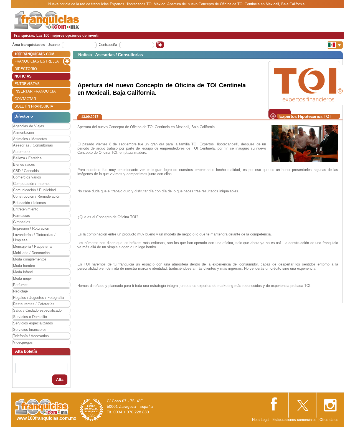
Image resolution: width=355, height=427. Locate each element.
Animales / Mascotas (30, 139)
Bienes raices (24, 164)
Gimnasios (21, 222)
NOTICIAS (23, 76)
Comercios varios (27, 177)
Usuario (53, 45)
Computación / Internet (31, 184)
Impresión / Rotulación (31, 228)
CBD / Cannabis (26, 171)
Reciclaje (20, 291)
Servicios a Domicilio (30, 317)
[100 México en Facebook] (274, 403)
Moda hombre (24, 266)
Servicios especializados (33, 323)
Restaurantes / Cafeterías (33, 304)
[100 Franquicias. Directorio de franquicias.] (46, 20)
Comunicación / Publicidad (34, 190)
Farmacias (21, 216)
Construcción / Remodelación (36, 196)
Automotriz (22, 152)
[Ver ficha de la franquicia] (308, 85)
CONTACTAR (25, 99)
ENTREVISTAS (27, 84)
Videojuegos (23, 342)
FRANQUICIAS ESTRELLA (36, 61)
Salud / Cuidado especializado (37, 310)
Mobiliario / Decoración (31, 253)
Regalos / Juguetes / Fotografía (38, 298)
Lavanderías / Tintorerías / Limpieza (34, 237)
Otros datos (329, 420)
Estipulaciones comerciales (295, 420)
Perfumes (21, 285)
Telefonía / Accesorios (31, 336)
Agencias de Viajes (28, 126)
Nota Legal (260, 420)
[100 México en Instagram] (330, 403)
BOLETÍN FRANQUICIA (33, 106)
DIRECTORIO (25, 69)
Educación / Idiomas (29, 203)
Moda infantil (23, 272)
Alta (60, 379)
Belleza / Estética (27, 158)
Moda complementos (30, 259)
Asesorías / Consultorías (33, 145)
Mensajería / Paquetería (32, 246)
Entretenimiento (25, 209)
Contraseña (108, 45)
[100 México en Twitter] (302, 403)
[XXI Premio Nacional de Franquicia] (91, 410)
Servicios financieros (30, 329)
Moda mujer (22, 278)
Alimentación (23, 132)
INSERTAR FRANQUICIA (35, 91)
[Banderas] (335, 45)
